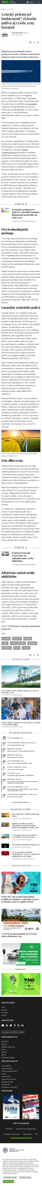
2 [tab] (17, 1121)
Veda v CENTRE (6, 1066)
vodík (17, 648)
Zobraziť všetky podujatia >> (21, 802)
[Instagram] (18, 1025)
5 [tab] (25, 1121)
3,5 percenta (31, 104)
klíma (5, 643)
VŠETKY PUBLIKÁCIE (21, 1123)
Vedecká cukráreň (7, 1068)
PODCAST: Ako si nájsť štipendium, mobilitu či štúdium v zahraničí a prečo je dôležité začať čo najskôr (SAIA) (20, 899)
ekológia (17, 638)
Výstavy (3, 1074)
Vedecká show (5, 1084)
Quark (3, 1049)
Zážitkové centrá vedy (8, 1047)
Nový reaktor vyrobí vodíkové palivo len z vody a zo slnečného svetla (20, 692)
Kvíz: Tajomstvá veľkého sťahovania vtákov (25, 815)
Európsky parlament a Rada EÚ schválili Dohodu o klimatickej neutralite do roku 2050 (26, 213)
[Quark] (11, 1106)
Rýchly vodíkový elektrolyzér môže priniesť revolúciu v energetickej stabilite (20, 723)
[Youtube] (2, 1025)
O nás (3, 1007)
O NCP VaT (4, 1041)
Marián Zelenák (26, 847)
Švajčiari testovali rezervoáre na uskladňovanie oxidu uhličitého (22, 557)
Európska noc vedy (7, 1082)
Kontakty (4, 1010)
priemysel (6, 648)
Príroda (11, 9)
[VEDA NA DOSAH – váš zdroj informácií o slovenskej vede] (8, 2)
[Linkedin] (22, 1025)
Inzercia (3, 1015)
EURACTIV (6, 629)
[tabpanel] (11, 1106)
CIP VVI (3, 1055)
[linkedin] (38, 42)
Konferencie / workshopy (9, 1087)
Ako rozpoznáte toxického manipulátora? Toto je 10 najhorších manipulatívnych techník (26, 854)
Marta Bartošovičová (29, 221)
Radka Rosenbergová (28, 858)
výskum (26, 648)
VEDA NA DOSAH (17, 33)
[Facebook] (14, 1025)
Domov (3, 9)
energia (28, 638)
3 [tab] (20, 1121)
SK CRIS (3, 1052)
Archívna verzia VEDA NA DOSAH (13, 1032)
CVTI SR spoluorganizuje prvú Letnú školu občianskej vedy (19, 935)
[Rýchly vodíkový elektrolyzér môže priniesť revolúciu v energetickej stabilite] (20, 709)
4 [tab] (22, 1121)
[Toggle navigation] (39, 2)
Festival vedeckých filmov (9, 1071)
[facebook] (34, 42)
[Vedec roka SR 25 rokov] (30, 1106)
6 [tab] (28, 1121)
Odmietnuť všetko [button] (25, 1177)
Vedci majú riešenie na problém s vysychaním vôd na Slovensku (24, 836)
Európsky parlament (30, 626)
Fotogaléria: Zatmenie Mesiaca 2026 (26, 845)
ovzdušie (32, 643)
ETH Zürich (15, 626)
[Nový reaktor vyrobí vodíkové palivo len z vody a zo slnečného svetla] (20, 677)
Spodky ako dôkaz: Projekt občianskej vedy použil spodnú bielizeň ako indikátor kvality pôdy (25, 825)
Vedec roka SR (5, 1076)
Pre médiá (4, 1012)
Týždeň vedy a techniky (8, 1079)
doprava (6, 638)
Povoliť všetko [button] (8, 1181)
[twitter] (30, 42)
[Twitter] (11, 1025)
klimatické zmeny (18, 643)
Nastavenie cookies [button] (10, 1177)
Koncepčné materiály (7, 1057)
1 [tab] (14, 1121)
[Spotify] (7, 1025)
